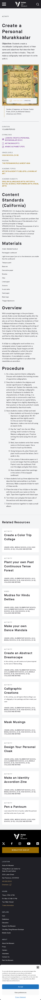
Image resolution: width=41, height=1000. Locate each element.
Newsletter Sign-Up (20, 850)
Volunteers (5, 953)
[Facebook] (12, 843)
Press (4, 947)
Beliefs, (23, 171)
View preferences (20, 992)
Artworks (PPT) (12, 143)
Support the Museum (9, 926)
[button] (38, 967)
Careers (4, 950)
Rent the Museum (7, 960)
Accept (20, 987)
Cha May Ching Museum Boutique (13, 929)
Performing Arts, (25, 184)
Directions (5, 884)
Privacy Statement (20, 997)
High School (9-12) (10, 155)
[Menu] (4, 4)
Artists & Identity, (10, 171)
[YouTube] (28, 843)
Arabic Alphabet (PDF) (15, 146)
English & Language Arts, (14, 181)
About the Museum (8, 943)
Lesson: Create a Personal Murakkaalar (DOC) (17, 139)
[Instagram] (20, 843)
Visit (3, 916)
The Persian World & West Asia (16, 163)
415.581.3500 (7, 881)
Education (5, 922)
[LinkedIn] (37, 843)
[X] (3, 843)
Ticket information (8, 905)
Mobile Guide (6, 933)
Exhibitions (5, 919)
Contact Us (5, 957)
